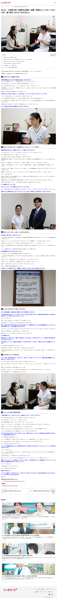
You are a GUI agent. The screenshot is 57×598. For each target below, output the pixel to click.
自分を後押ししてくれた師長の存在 (10, 65)
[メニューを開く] (55, 3)
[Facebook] (52, 594)
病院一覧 (42, 589)
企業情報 (36, 591)
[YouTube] (49, 594)
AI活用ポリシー (50, 591)
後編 (2, 476)
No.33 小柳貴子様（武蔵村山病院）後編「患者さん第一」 (13, 481)
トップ (2, 6)
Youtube (38, 589)
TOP (36, 589)
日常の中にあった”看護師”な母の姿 (10, 57)
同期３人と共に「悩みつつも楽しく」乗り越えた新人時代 (14, 61)
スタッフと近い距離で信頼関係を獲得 (10, 67)
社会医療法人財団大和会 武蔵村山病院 (10, 485)
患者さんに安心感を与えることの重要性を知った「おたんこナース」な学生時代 (18, 59)
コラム (52, 589)
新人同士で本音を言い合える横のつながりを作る (12, 63)
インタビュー (7, 6)
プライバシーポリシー (43, 591)
